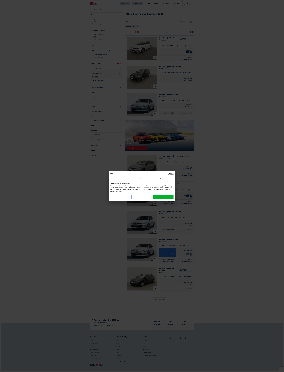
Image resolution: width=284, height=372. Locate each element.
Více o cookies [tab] (164, 178)
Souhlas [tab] (120, 178)
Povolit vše (163, 197)
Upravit (141, 197)
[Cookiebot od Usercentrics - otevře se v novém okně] (167, 174)
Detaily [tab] (142, 178)
